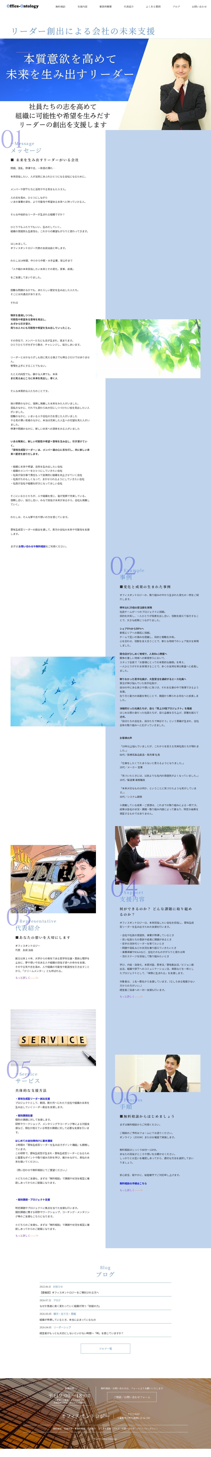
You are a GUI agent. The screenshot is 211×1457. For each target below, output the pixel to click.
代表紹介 (129, 6)
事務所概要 (105, 6)
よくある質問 (153, 6)
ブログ (176, 6)
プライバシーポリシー (147, 1428)
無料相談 (60, 6)
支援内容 (82, 6)
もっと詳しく (22, 977)
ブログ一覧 (105, 1349)
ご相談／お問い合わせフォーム (132, 1397)
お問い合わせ (199, 6)
